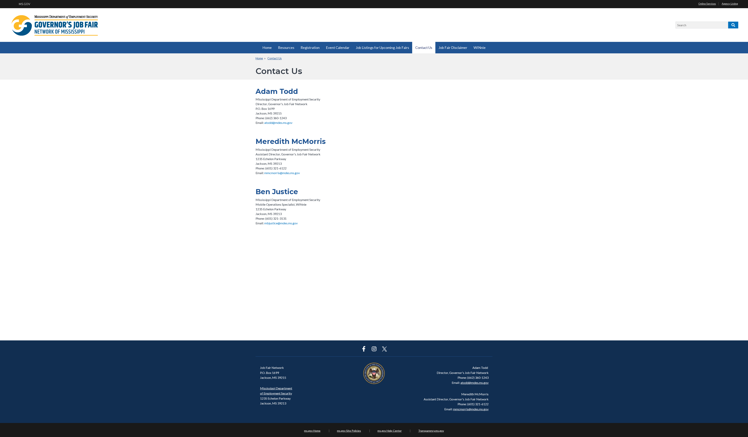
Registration (310, 47)
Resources (286, 47)
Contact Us (423, 47)
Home (267, 47)
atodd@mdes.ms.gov (278, 122)
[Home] (343, 25)
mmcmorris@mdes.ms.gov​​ (282, 173)
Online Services (707, 3)
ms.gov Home (312, 430)
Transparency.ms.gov (431, 430)
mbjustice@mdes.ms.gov (281, 223)
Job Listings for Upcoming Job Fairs (382, 47)
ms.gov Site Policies (349, 430)
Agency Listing (730, 3)
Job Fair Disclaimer (452, 47)
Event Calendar (337, 47)
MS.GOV (24, 4)
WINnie (480, 47)
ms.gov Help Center (390, 430)
